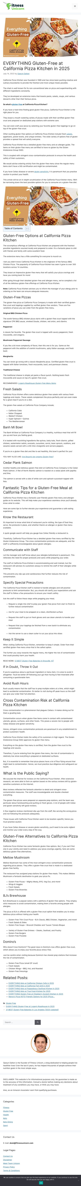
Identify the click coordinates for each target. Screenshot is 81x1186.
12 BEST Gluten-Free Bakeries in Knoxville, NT (34, 661)
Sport (5, 1125)
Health (6, 1115)
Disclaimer (7, 1160)
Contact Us (8, 1156)
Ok (41, 1183)
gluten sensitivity (41, 172)
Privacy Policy (9, 1167)
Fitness (6, 1108)
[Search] (38, 1022)
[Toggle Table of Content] (26, 228)
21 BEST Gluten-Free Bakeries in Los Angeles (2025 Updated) (32, 1010)
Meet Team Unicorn (11, 1163)
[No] (78, 1180)
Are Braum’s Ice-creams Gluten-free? (37, 457)
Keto (5, 1118)
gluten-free (17, 104)
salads (69, 134)
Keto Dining (8, 1122)
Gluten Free (11, 1003)
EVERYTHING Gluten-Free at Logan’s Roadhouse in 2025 (30, 1006)
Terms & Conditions (11, 1171)
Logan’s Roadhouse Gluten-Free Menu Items (37, 383)
